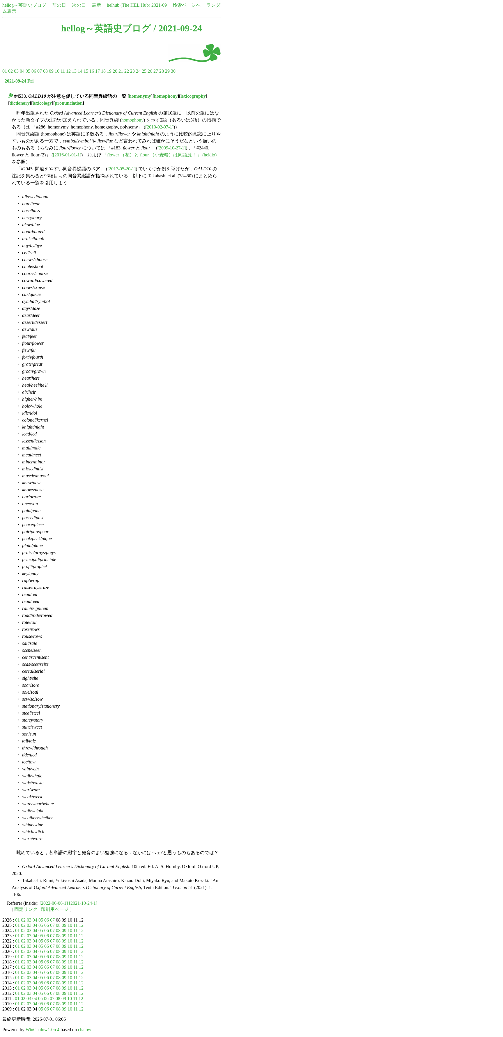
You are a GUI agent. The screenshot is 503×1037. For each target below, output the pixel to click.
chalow (84, 1029)
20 (115, 71)
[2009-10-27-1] (171, 147)
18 (103, 71)
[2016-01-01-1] (67, 154)
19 (109, 71)
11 (63, 71)
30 (173, 71)
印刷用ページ (55, 909)
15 (86, 71)
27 (155, 71)
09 (51, 71)
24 (138, 71)
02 (10, 71)
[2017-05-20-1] (121, 168)
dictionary (20, 103)
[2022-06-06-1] (54, 903)
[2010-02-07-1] (159, 126)
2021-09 (159, 5)
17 (97, 71)
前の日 (59, 5)
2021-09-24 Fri (19, 80)
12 (68, 71)
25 (144, 71)
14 (80, 71)
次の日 (79, 5)
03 (16, 71)
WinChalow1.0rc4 (42, 1029)
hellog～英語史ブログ (24, 5)
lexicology (42, 103)
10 (57, 71)
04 (22, 71)
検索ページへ (187, 5)
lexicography (193, 96)
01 (4, 71)
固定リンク (26, 909)
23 (132, 71)
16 (91, 71)
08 (45, 71)
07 (39, 71)
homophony (166, 96)
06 (33, 71)
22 (126, 71)
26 (150, 71)
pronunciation (69, 103)
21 (120, 71)
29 (167, 71)
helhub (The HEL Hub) (128, 5)
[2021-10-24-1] (83, 903)
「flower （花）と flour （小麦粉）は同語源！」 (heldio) (159, 154)
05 (28, 71)
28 (161, 71)
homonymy (140, 96)
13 (74, 71)
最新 (96, 5)
